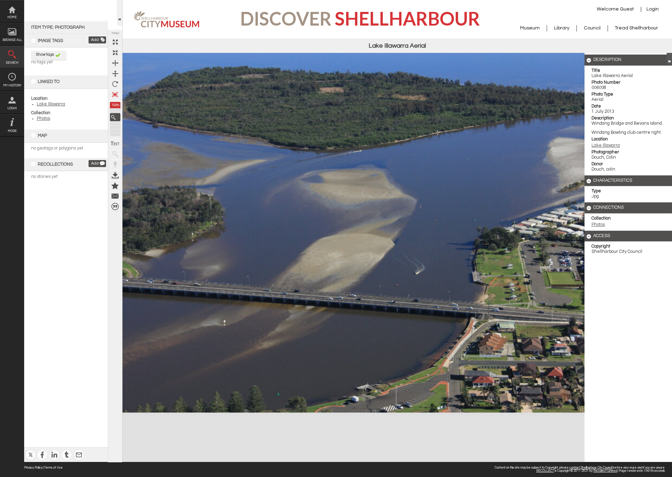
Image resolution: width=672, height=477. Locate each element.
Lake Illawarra (51, 104)
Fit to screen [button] (115, 52)
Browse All (12, 40)
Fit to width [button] (115, 63)
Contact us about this (115, 196)
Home (12, 17)
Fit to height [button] (115, 73)
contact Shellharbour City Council (590, 467)
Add (95, 39)
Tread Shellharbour (636, 28)
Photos (43, 118)
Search (12, 62)
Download (115, 175)
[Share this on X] (30, 450)
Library (561, 28)
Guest (627, 9)
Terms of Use (53, 467)
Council (592, 28)
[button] (115, 117)
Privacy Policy (33, 467)
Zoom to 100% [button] (115, 94)
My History (12, 85)
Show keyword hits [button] (115, 154)
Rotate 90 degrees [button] (115, 84)
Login (12, 108)
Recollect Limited (605, 470)
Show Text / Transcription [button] (115, 143)
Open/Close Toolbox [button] (119, 13)
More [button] (12, 131)
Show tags (45, 54)
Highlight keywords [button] (115, 164)
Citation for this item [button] (115, 206)
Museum (530, 28)
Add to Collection (115, 185)
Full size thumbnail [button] (115, 42)
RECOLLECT (545, 470)
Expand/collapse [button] (669, 59)
